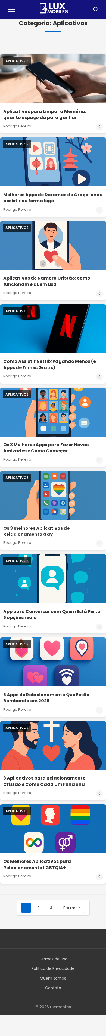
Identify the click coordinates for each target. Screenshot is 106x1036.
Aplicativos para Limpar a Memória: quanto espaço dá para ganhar (44, 114)
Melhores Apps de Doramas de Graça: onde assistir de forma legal (52, 198)
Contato (53, 988)
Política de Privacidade (53, 968)
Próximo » (71, 907)
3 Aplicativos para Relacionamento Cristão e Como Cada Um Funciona (44, 781)
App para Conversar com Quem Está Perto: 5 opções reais (52, 614)
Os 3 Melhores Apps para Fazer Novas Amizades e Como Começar (46, 448)
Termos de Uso (53, 959)
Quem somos (53, 978)
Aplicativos (17, 61)
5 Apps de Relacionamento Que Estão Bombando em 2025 (46, 698)
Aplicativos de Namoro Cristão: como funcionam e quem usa (46, 281)
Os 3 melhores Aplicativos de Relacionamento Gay (36, 531)
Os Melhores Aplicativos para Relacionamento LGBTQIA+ (37, 864)
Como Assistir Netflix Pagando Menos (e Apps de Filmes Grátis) (49, 364)
